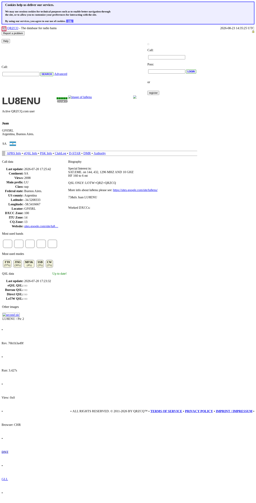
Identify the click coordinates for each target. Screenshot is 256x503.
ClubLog (60, 153)
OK (70, 21)
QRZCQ (12, 28)
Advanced (60, 74)
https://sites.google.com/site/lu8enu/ (135, 190)
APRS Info (14, 153)
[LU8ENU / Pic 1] (80, 97)
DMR (87, 153)
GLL (5, 479)
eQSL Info (30, 153)
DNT (5, 452)
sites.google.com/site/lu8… (41, 226)
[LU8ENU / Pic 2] (11, 314)
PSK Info (46, 153)
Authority (100, 153)
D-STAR (75, 153)
